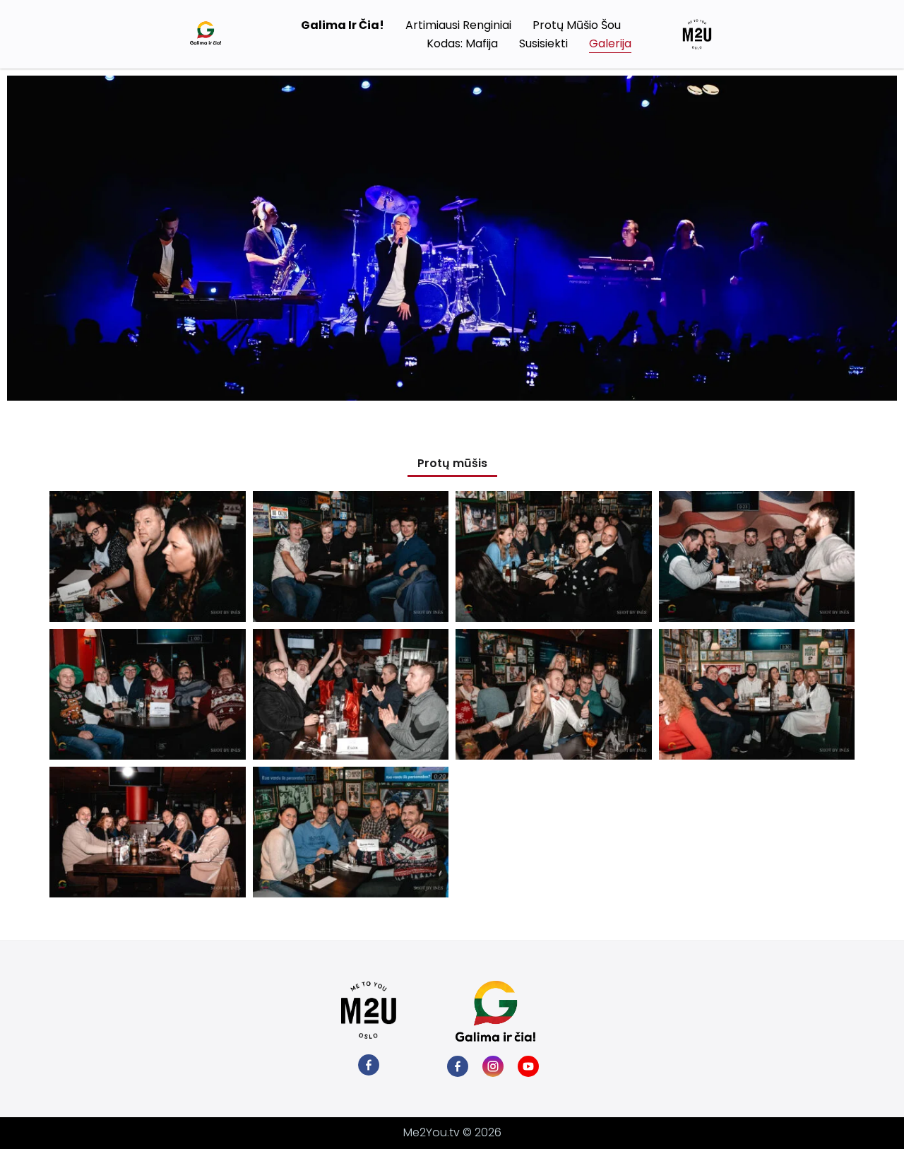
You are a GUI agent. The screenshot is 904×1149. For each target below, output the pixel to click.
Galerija (610, 43)
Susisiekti (543, 43)
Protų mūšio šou (577, 25)
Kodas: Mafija (462, 43)
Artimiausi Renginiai (458, 25)
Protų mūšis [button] (452, 463)
